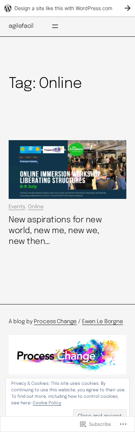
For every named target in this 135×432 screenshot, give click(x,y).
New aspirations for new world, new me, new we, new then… (55, 230)
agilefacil (21, 26)
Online (36, 206)
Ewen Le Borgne (102, 322)
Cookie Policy (47, 403)
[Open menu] (55, 26)
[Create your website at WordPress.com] (67, 8)
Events (17, 206)
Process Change (55, 322)
